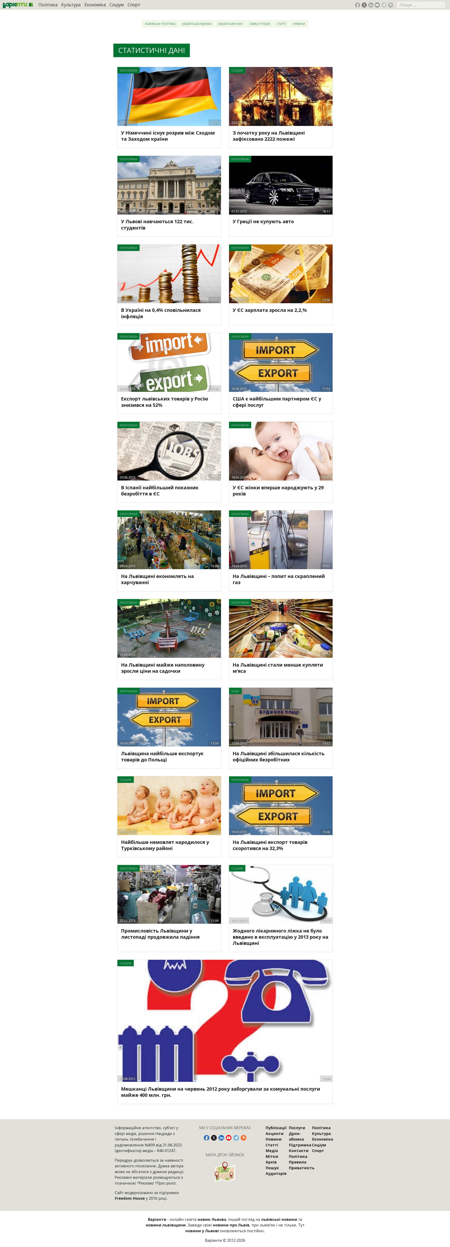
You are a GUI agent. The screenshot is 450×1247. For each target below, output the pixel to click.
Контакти (298, 1150)
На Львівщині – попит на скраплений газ (279, 579)
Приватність (301, 1167)
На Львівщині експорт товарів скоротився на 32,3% (270, 845)
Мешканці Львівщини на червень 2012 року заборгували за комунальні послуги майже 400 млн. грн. (220, 1092)
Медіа (272, 1150)
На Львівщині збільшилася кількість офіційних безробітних (278, 756)
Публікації (276, 1127)
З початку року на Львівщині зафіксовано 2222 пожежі (269, 135)
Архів (271, 1162)
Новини (299, 23)
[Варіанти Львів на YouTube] (377, 5)
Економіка (95, 5)
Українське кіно (230, 23)
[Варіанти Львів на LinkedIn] (370, 5)
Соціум (117, 5)
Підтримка (300, 1144)
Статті (281, 23)
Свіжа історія (260, 23)
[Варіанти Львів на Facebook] (357, 5)
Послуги (297, 1127)
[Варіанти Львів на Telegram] (384, 5)
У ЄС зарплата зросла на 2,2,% (270, 310)
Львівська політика (160, 23)
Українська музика (196, 23)
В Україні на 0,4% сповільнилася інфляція (161, 313)
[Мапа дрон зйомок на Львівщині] (225, 1172)
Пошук (272, 1167)
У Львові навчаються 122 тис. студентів (157, 224)
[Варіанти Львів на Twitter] (364, 5)
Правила (297, 1162)
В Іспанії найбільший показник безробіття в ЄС (160, 490)
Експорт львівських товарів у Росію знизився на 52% (164, 401)
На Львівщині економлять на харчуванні (157, 579)
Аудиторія (276, 1173)
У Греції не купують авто (263, 221)
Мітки (272, 1156)
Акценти (275, 1133)
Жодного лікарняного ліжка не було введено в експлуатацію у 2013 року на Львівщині (280, 936)
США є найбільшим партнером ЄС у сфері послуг (277, 401)
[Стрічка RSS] (390, 5)
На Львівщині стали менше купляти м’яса (278, 667)
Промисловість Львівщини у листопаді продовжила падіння (160, 933)
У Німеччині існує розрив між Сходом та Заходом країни (168, 135)
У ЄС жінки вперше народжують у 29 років (278, 490)
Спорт (134, 5)
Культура (71, 5)
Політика (48, 5)
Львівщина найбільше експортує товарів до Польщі (162, 756)
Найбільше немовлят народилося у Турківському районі (165, 845)
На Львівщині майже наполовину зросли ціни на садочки (162, 667)
